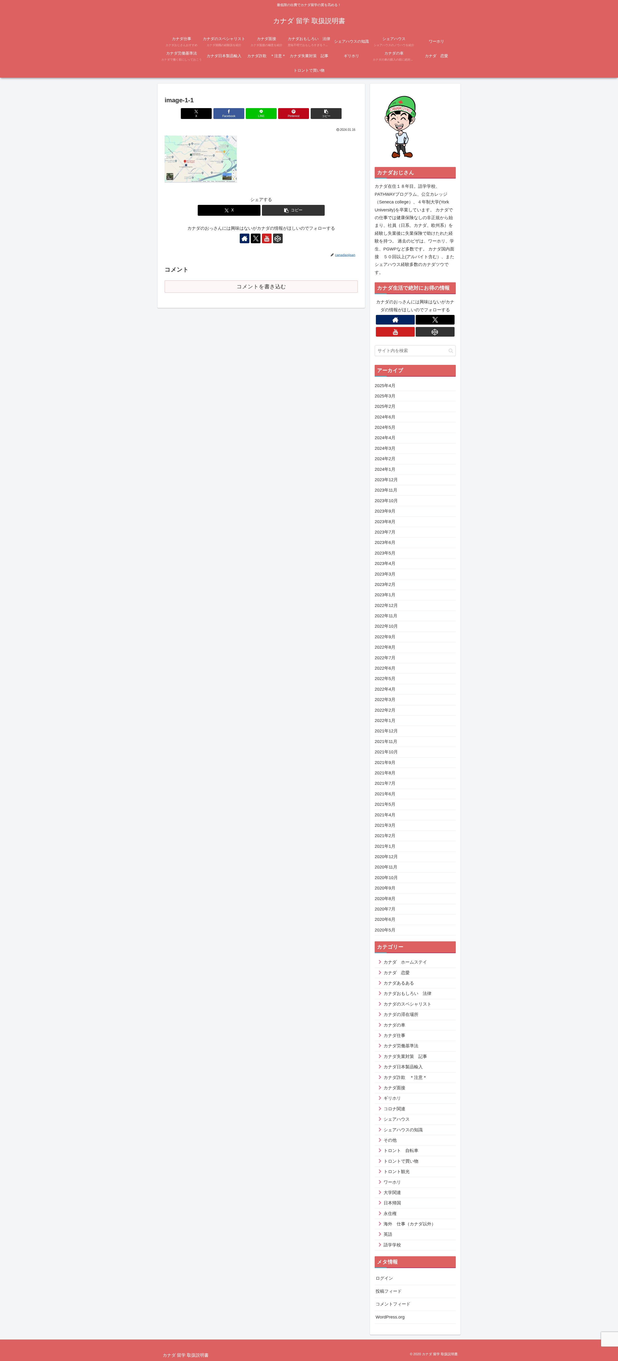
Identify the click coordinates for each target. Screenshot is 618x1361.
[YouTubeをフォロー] (267, 238)
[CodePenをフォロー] (278, 238)
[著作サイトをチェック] (244, 238)
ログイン (384, 1278)
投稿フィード (389, 1291)
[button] (326, 113)
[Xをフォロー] (255, 238)
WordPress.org (390, 1317)
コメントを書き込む (261, 287)
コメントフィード (393, 1304)
